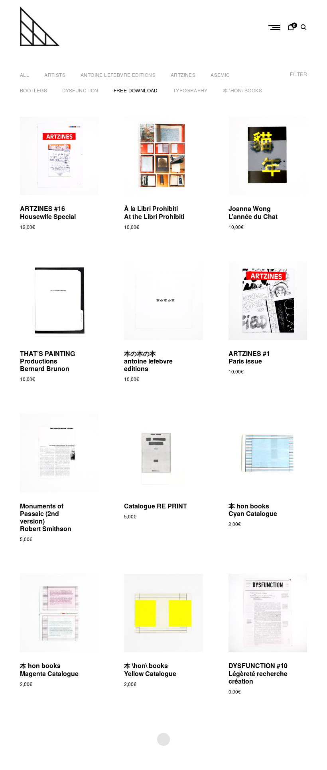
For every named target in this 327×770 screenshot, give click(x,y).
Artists (54, 74)
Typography (190, 90)
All (24, 74)
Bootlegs (33, 90)
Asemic (220, 74)
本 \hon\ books (242, 90)
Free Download (136, 90)
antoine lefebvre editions (118, 74)
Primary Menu (275, 27)
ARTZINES (183, 74)
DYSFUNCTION (80, 90)
